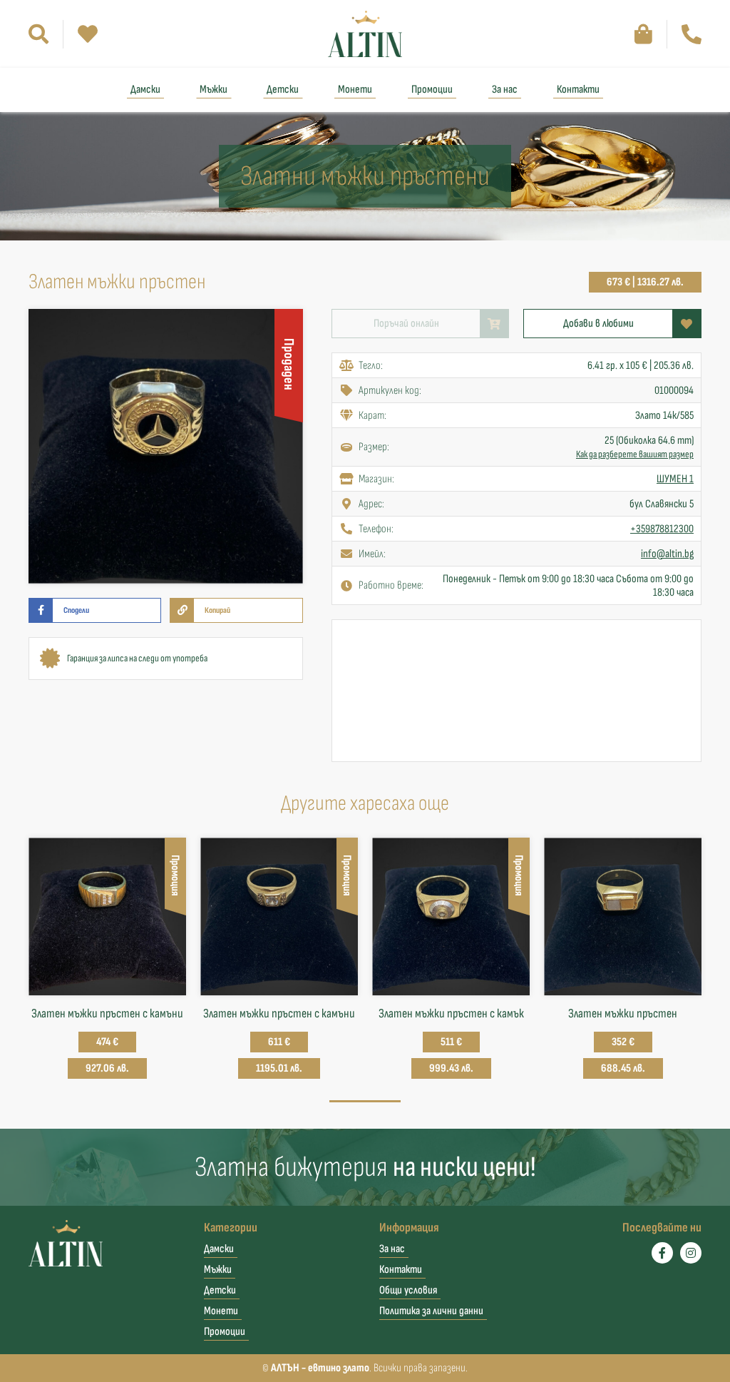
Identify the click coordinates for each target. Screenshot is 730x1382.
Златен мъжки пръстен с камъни (107, 1013)
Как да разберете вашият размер (635, 454)
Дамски (145, 89)
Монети (355, 89)
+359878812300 (662, 529)
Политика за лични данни (431, 1311)
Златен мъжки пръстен (622, 1013)
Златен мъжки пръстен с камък (451, 1013)
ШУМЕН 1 (675, 479)
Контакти (578, 89)
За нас (505, 89)
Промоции (432, 89)
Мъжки (213, 89)
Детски (283, 89)
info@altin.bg (667, 554)
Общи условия (408, 1290)
